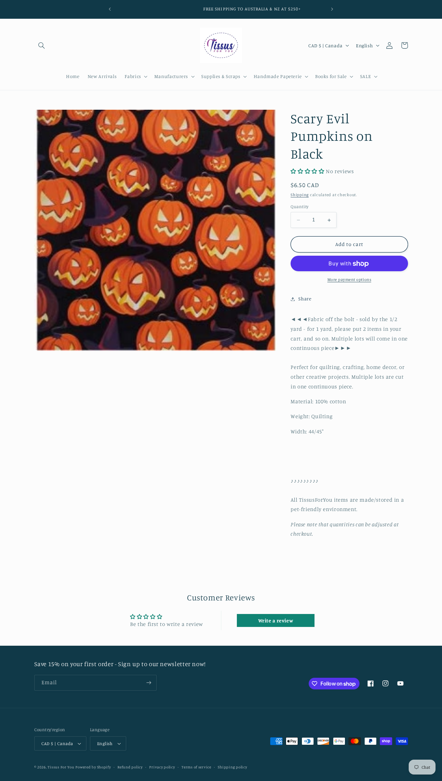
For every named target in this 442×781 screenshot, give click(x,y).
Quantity (299, 206)
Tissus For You (61, 767)
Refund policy (130, 767)
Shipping (300, 194)
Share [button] (304, 299)
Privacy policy (162, 767)
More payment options (349, 279)
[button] (41, 45)
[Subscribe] (148, 683)
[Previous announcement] (110, 9)
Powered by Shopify (93, 767)
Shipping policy (232, 767)
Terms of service (196, 767)
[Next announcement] (332, 9)
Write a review (275, 620)
